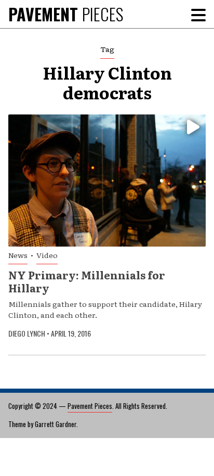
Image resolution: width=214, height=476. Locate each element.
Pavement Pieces (90, 406)
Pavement (65, 14)
